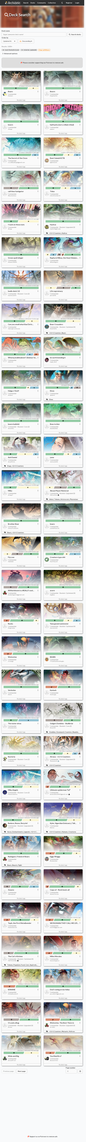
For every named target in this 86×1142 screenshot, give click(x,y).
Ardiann (10, 395)
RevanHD (53, 728)
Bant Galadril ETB (57, 158)
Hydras (53, 225)
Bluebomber (53, 861)
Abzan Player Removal (59, 491)
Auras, (9, 832)
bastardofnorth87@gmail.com (59, 794)
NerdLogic (53, 694)
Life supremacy (56, 291)
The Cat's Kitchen (15, 956)
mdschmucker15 (55, 195)
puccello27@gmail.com (57, 994)
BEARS (53, 657)
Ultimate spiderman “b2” (60, 790)
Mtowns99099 (12, 262)
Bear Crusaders (56, 324)
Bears (10, 91)
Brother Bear (13, 524)
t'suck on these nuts (16, 225)
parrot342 (53, 295)
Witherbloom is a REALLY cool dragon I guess (20, 590)
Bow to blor (55, 424)
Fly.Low (11, 557)
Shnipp (10, 229)
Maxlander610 (12, 927)
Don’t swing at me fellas (60, 990)
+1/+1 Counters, (55, 233)
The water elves (14, 723)
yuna (52, 457)
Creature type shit (57, 557)
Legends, (27, 832)
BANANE (11, 990)
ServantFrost (12, 1060)
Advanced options (10, 53)
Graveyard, (60, 732)
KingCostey (11, 628)
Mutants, (65, 1031)
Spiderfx (52, 395)
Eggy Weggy (55, 857)
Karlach (53, 690)
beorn (10, 125)
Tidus (52, 191)
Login (77, 3)
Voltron (72, 1031)
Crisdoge (10, 661)
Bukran (52, 827)
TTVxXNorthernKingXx (57, 661)
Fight (20, 865)
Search (25, 3)
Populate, (17, 965)
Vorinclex (12, 690)
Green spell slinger (15, 258)
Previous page (8, 1071)
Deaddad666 (54, 428)
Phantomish (53, 761)
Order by (5, 38)
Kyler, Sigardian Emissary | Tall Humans (62, 823)
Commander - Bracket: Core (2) (19, 294)
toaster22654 (12, 295)
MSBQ (10, 861)
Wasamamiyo (12, 195)
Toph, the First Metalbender (19, 923)
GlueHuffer (53, 328)
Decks (32, 3)
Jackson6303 (54, 462)
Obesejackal (11, 894)
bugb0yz (52, 595)
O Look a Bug (13, 1023)
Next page (22, 1071)
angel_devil (53, 362)
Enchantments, (18, 832)
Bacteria (11, 757)
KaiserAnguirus (54, 960)
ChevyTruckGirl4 (13, 528)
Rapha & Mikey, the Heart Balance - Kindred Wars (64, 258)
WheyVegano (54, 262)
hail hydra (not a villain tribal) (62, 125)
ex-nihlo (52, 1027)
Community (41, 3)
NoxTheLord (54, 561)
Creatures (72, 832)
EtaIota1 (10, 96)
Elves (52, 391)
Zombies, (52, 732)
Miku (10, 491)
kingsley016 (53, 96)
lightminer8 (53, 162)
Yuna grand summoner (59, 624)
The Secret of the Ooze (17, 158)
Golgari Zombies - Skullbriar (61, 723)
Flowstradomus (12, 794)
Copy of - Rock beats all (60, 890)
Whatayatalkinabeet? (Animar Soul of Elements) (22, 358)
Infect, (51, 499)
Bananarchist (54, 1060)
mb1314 (10, 362)
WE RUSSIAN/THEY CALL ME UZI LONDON (63, 923)
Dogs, (9, 466)
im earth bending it (58, 358)
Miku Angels (13, 790)
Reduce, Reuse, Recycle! (18, 823)
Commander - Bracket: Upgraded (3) (62, 227)
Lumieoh (10, 827)
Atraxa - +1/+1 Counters (60, 757)
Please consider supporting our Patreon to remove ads (43, 63)
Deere (10, 694)
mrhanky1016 (12, 728)
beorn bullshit (13, 424)
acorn (52, 590)
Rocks (10, 624)
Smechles (11, 428)
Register (69, 3)
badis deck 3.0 (14, 291)
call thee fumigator (16, 191)
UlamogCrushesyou (14, 328)
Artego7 (10, 495)
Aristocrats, (65, 499)
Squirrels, (33, 965)
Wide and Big (13, 1056)
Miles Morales (56, 956)
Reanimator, (77, 732)
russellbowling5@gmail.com (16, 162)
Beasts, (15, 865)
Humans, (65, 832)
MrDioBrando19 (13, 994)
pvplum (52, 129)
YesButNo (11, 761)
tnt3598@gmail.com (56, 927)
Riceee (10, 1027)
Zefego (10, 129)
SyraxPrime (11, 462)
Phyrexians (74, 499)
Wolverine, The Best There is (62, 1023)
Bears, (9, 532)
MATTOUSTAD (12, 960)
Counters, (69, 732)
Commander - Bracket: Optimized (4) (62, 327)
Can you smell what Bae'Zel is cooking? (20, 324)
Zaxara (11, 890)
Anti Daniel (12, 457)
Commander (12, 94)
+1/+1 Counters (18, 466)
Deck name (6, 31)
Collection (52, 3)
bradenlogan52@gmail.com (16, 595)
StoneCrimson (54, 894)
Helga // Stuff (13, 391)
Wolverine (12, 657)
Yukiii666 (10, 561)
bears (52, 524)
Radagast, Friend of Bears (19, 857)
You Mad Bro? (56, 1056)
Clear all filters (44, 50)
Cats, (28, 965)
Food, (23, 965)
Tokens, (57, 499)
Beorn (52, 91)
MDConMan (53, 495)
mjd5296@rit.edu (55, 229)
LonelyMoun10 (54, 528)
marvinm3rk (53, 628)
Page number (70, 1068)
